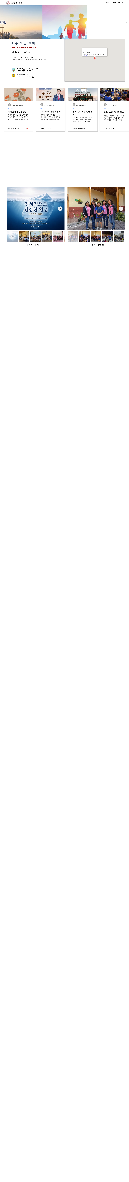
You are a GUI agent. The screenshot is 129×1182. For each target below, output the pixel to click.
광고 (74, 108)
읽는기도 (106, 108)
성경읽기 (10, 108)
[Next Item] (60, 208)
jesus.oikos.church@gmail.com (29, 77)
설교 (41, 108)
